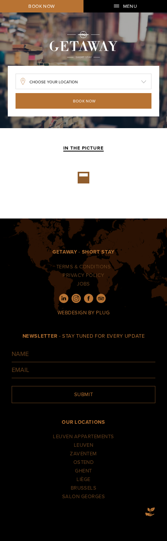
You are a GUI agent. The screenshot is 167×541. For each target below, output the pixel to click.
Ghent (83, 471)
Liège (83, 479)
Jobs (83, 284)
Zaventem (83, 454)
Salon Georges (83, 496)
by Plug (99, 313)
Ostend (83, 462)
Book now (41, 6)
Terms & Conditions (83, 267)
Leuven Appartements (83, 437)
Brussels (84, 488)
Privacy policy (83, 275)
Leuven (84, 445)
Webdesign (72, 313)
